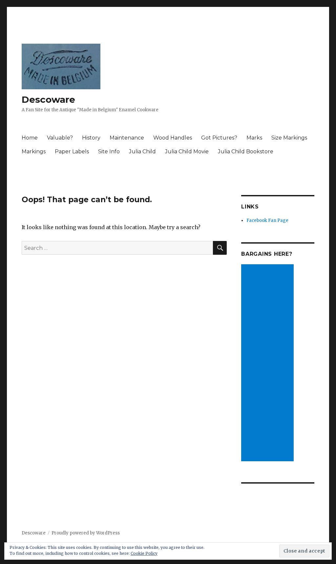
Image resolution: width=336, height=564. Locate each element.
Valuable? (60, 138)
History (91, 138)
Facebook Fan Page (267, 220)
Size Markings (289, 138)
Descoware (48, 99)
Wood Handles (172, 138)
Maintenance (127, 138)
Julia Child (142, 151)
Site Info (109, 151)
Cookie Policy (144, 553)
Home (30, 138)
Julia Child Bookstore (245, 151)
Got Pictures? (219, 138)
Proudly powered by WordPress (86, 533)
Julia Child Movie (187, 151)
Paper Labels (72, 151)
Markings (34, 151)
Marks (254, 138)
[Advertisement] (268, 363)
